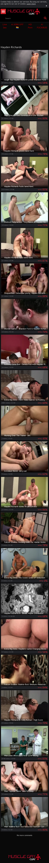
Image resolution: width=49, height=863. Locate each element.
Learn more (31, 4)
